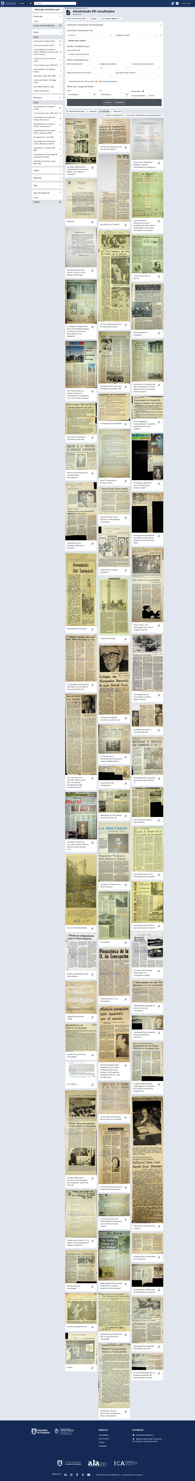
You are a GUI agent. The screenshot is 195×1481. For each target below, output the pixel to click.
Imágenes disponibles (108, 64)
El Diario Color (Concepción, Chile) (47, 59)
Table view (117, 111)
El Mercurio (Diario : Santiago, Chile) (47, 81)
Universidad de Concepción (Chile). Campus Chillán (47, 131)
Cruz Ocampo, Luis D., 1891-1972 (47, 65)
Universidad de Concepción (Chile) (47, 70)
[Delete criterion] (161, 35)
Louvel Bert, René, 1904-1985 (47, 76)
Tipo (35, 185)
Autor (36, 32)
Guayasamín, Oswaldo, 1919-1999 (47, 149)
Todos (35, 21)
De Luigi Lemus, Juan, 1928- (47, 137)
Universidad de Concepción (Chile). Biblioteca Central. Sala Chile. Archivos (47, 52)
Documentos (104, 1439)
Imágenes (103, 1446)
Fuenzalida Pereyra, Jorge (47, 87)
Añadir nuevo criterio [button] (76, 41)
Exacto (151, 95)
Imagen (47, 202)
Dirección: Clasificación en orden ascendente (144, 115)
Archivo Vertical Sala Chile (47, 26)
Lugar (36, 170)
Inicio (69, 90)
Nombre (37, 97)
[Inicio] (9, 3)
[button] (173, 3)
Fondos (102, 1442)
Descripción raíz (73, 50)
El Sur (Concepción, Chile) (47, 46)
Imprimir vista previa (76, 111)
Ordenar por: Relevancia (114, 115)
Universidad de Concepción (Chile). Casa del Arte (47, 125)
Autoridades (103, 1435)
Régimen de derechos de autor (79, 73)
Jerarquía (92, 111)
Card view (105, 111)
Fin (100, 90)
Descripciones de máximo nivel (81, 81)
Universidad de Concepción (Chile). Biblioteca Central (47, 142)
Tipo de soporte (41, 192)
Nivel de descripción (75, 64)
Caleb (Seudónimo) (47, 91)
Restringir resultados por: (47, 9)
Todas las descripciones (107, 81)
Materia (37, 177)
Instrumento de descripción (143, 64)
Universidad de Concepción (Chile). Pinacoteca (47, 118)
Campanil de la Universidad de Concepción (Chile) (47, 155)
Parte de (37, 16)
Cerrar (84, 8)
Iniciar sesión (186, 3)
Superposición (139, 95)
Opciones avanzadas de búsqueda (85, 24)
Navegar (21, 3)
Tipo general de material (125, 73)
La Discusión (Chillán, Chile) (47, 41)
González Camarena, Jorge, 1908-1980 (47, 162)
